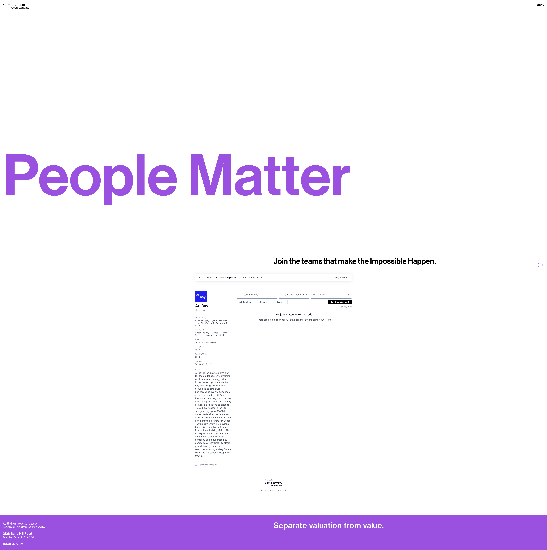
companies (226, 277)
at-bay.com (200, 310)
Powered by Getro (344, 307)
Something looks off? (208, 464)
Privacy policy (267, 490)
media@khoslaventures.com (24, 527)
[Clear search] (274, 294)
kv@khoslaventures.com (21, 523)
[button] (246, 302)
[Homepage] (16, 4)
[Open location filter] (348, 294)
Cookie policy (280, 490)
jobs (205, 277)
